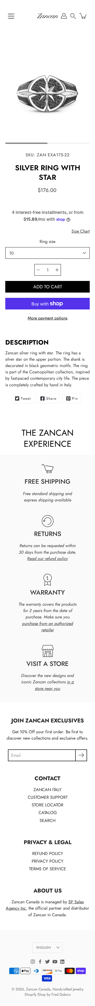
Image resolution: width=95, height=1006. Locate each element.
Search (48, 820)
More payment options (47, 318)
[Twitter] (47, 962)
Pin (75, 398)
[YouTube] (55, 962)
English (43, 947)
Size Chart (81, 231)
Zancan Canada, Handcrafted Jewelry (54, 989)
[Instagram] (32, 962)
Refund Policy (47, 853)
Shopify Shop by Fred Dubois (48, 994)
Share (51, 398)
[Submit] (81, 755)
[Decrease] (38, 270)
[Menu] (11, 16)
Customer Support (48, 797)
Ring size (47, 241)
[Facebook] (40, 962)
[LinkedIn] (62, 962)
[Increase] (57, 270)
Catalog (48, 813)
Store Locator (47, 805)
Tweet (26, 398)
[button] (73, 16)
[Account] (64, 16)
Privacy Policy (47, 861)
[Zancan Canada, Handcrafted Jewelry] (47, 16)
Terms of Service (47, 869)
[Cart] (83, 16)
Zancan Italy (47, 790)
